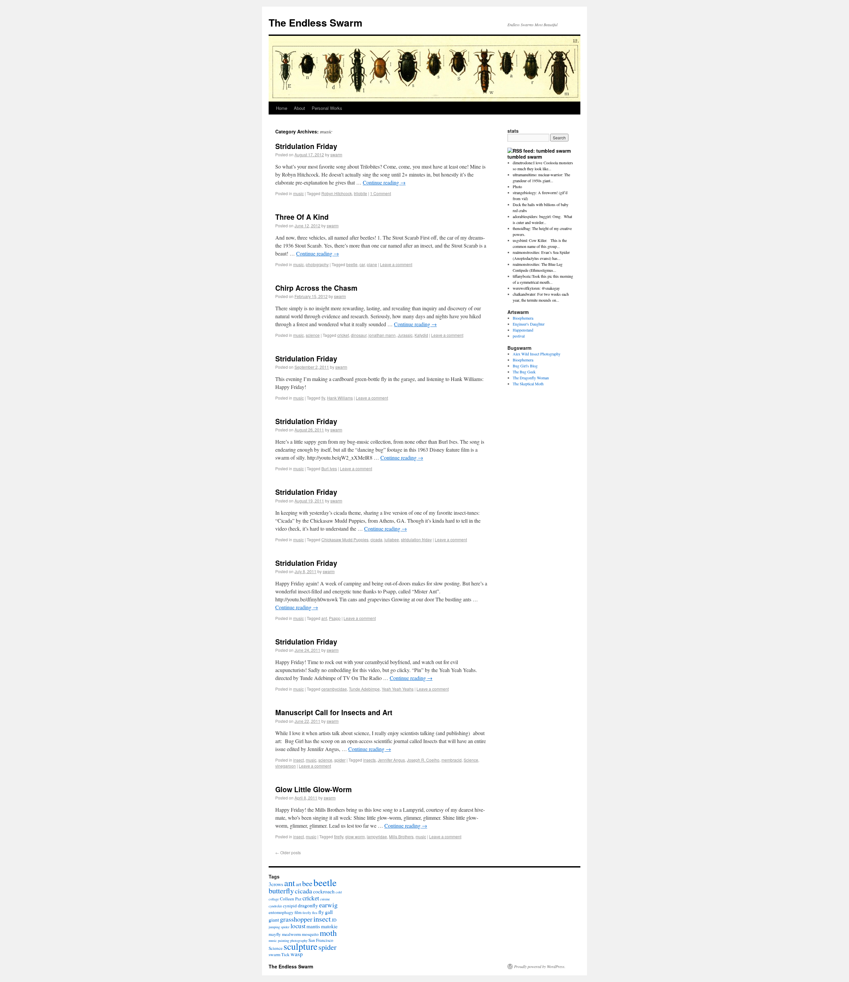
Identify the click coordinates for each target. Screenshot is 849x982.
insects (369, 760)
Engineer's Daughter (529, 324)
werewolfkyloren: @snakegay (536, 288)
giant (274, 919)
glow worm (355, 836)
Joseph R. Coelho (423, 760)
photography (317, 264)
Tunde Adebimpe (364, 689)
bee (307, 883)
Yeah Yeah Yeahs (398, 689)
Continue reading (384, 182)
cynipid (290, 906)
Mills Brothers (401, 836)
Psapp (335, 618)
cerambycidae (334, 689)
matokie (329, 926)
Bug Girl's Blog (525, 365)
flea (314, 912)
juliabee (391, 539)
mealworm (291, 934)
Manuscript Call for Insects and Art (333, 712)
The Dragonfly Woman (531, 377)
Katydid (421, 335)
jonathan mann (382, 335)
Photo (517, 186)
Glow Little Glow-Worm (313, 789)
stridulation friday (416, 539)
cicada (376, 539)
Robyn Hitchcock (336, 193)
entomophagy (281, 912)
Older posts (288, 852)
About (299, 108)
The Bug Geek (524, 371)
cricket (343, 335)
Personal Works (327, 108)
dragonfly (308, 905)
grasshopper (296, 919)
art (298, 883)
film (297, 912)
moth (328, 932)
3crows (276, 883)
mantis (313, 926)
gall (329, 911)
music (298, 193)
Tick (285, 954)
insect (298, 760)
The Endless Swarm (315, 22)
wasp (297, 954)
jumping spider (279, 927)
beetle (352, 264)
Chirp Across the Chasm (316, 288)
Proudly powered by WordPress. (539, 966)
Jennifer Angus (391, 760)
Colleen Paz (290, 899)
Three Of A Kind (302, 217)
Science (471, 760)
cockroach (324, 891)
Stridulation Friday (306, 146)
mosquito (310, 934)
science (313, 335)
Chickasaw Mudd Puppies (344, 539)
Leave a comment (396, 264)
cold (339, 892)
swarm (336, 154)
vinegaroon (285, 766)
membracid (451, 760)
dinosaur (358, 335)
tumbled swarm (524, 156)
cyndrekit (275, 906)
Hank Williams (340, 398)
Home (281, 108)
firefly (338, 836)
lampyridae (377, 836)
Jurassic (405, 335)
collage (274, 899)
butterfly (281, 890)
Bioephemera (523, 318)
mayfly (275, 934)
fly (323, 398)
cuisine (325, 899)
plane (372, 264)
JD (334, 920)
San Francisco (320, 940)
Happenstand (523, 330)
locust (298, 926)
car (362, 264)
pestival (519, 336)
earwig (328, 904)
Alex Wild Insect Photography (536, 353)
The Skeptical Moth (528, 383)
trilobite (360, 193)
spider (340, 760)
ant (324, 618)
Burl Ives (329, 468)
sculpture (300, 946)
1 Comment (380, 193)
